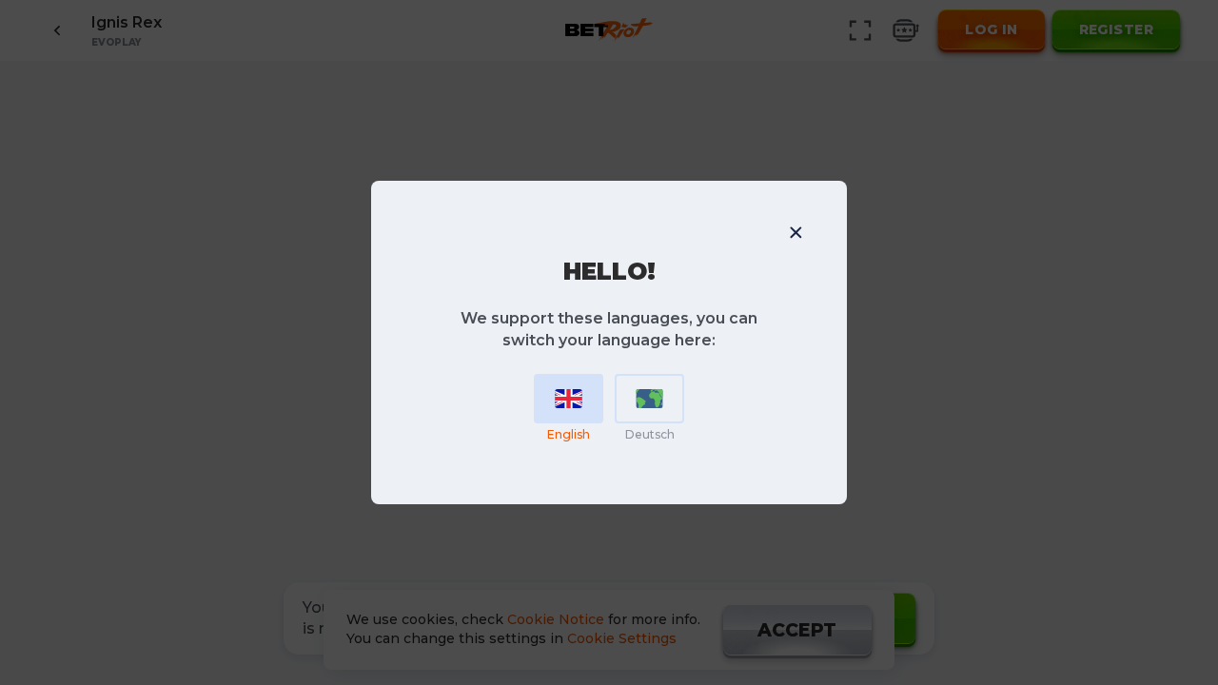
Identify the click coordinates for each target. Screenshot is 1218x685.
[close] (795, 232)
